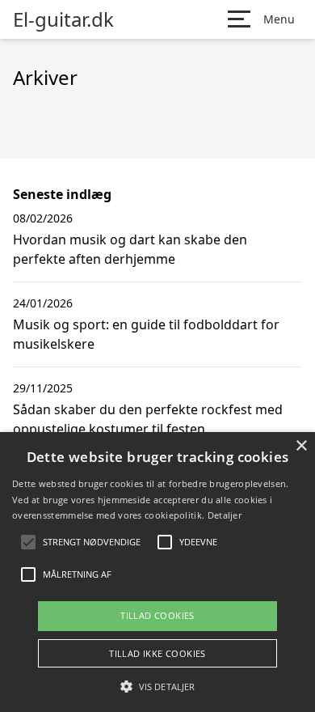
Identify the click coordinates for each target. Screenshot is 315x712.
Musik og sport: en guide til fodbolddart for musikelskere (146, 334)
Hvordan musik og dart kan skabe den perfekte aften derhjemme (130, 249)
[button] (157, 686)
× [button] (301, 446)
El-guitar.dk (63, 19)
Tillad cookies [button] (157, 615)
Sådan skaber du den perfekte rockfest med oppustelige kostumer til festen (148, 419)
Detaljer (225, 515)
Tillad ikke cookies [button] (157, 653)
